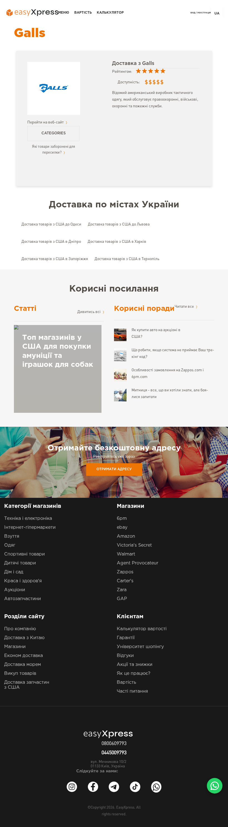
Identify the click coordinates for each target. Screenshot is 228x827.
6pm (122, 518)
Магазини (15, 647)
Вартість (83, 12)
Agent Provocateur (137, 563)
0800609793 (114, 743)
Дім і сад (13, 572)
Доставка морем (22, 665)
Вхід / (193, 13)
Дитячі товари (20, 563)
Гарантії (126, 638)
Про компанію (20, 629)
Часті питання (132, 691)
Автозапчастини (22, 599)
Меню (63, 12)
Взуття (11, 536)
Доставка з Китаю (24, 638)
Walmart (126, 554)
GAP (122, 599)
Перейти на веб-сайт (46, 122)
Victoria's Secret (134, 545)
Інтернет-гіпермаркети (30, 527)
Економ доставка (23, 656)
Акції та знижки (134, 665)
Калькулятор (110, 12)
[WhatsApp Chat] (214, 786)
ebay (122, 527)
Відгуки (125, 656)
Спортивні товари (24, 554)
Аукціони (14, 590)
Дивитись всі (89, 312)
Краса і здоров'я (23, 581)
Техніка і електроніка (28, 518)
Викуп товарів (20, 673)
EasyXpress (125, 807)
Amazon (126, 536)
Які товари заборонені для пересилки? (53, 149)
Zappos (125, 572)
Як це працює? (133, 673)
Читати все (185, 307)
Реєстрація (204, 13)
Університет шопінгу (140, 647)
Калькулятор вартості (142, 629)
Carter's (125, 581)
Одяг (9, 545)
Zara (122, 590)
